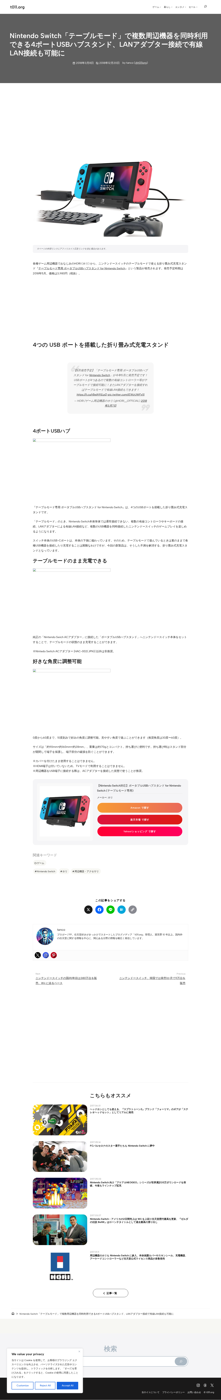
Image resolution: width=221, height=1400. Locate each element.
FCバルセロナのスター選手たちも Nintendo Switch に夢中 (122, 1145)
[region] (45, 1370)
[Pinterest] (54, 955)
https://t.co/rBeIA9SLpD (92, 394)
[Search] (181, 1361)
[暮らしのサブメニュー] (171, 7)
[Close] (79, 1351)
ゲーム (40, 863)
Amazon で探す (140, 807)
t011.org (17, 7)
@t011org (141, 62)
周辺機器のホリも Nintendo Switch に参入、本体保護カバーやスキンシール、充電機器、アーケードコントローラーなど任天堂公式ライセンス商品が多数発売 (139, 1257)
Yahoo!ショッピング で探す (139, 831)
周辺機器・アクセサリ (87, 871)
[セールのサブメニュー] (197, 7)
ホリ (65, 871)
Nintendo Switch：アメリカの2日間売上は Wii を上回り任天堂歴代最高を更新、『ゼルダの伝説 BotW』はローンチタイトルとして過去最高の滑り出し (139, 1220)
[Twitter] (38, 955)
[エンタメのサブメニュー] (185, 7)
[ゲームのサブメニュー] (160, 7)
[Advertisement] (110, 113)
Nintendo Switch (99, 375)
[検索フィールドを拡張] (205, 6)
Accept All (67, 1385)
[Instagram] (46, 955)
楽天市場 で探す (139, 819)
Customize (23, 1385)
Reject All (45, 1385)
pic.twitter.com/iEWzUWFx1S (126, 394)
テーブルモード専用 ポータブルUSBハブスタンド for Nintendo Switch (81, 268)
